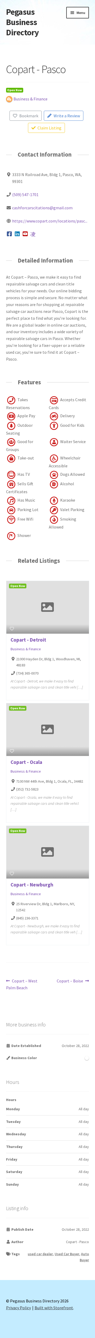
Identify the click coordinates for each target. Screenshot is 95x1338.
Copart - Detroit (28, 640)
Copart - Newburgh (32, 884)
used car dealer (40, 1254)
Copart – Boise (70, 981)
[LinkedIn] (17, 234)
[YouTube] (25, 234)
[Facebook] (9, 234)
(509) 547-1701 (25, 194)
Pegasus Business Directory (22, 22)
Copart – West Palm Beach (22, 984)
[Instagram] (33, 234)
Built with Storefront (54, 1307)
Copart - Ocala (26, 762)
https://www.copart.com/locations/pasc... (49, 221)
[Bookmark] (11, 629)
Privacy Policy (18, 1307)
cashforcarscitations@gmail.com (42, 207)
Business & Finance (26, 649)
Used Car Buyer (67, 1254)
